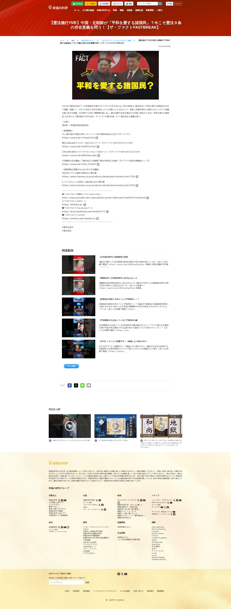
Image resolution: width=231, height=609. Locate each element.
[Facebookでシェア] (70, 385)
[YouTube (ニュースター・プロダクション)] (180, 500)
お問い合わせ (138, 591)
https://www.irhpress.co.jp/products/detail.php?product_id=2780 (100, 177)
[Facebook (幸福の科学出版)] (100, 500)
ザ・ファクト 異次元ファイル (162, 512)
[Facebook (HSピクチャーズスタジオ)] (141, 500)
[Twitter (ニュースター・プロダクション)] (174, 500)
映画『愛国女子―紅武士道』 (127, 507)
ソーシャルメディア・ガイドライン (105, 591)
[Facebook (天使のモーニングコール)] (174, 514)
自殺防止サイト (122, 537)
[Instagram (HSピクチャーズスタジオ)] (118, 502)
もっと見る (71, 366)
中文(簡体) (156, 546)
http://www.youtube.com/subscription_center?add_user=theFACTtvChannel (105, 198)
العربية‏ (154, 553)
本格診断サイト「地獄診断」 (58, 515)
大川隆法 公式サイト (56, 502)
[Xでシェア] (76, 385)
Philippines (157, 542)
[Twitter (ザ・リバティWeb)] (99, 505)
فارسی (154, 555)
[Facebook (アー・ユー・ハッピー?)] (105, 509)
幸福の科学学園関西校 (91, 536)
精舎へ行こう (54, 507)
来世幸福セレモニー (124, 527)
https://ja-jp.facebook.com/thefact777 (85, 211)
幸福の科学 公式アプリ (57, 513)
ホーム (76, 10)
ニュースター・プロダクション (162, 500)
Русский (158, 551)
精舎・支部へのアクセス (57, 509)
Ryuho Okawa (158, 557)
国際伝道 (139, 10)
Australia (156, 544)
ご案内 (159, 10)
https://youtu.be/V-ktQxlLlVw (80, 138)
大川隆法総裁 (88, 10)
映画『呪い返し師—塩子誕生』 (128, 509)
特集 (115, 10)
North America (158, 529)
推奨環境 (86, 591)
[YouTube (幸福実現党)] (65, 527)
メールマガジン (54, 504)
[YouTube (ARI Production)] (171, 502)
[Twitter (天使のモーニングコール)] (171, 514)
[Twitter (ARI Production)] (168, 502)
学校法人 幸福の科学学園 (92, 531)
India (154, 540)
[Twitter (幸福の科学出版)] (97, 500)
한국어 (154, 548)
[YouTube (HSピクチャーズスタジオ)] (144, 500)
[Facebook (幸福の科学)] (62, 500)
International (158, 527)
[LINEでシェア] (82, 385)
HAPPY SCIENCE (116, 600)
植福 (129, 4)
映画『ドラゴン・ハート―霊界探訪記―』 (131, 515)
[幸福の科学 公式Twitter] (122, 574)
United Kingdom (159, 538)
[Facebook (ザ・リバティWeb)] (102, 505)
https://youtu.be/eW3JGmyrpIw (81, 155)
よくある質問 (125, 591)
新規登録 (104, 4)
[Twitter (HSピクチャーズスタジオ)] (138, 500)
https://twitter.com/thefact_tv (80, 218)
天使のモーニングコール (160, 514)
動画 (122, 10)
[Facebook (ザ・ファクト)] (168, 507)
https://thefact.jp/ (74, 205)
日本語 (169, 3)
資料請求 (77, 4)
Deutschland (158, 533)
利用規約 (76, 591)
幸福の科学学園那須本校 (92, 533)
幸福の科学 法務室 (56, 511)
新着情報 (150, 10)
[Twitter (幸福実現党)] (59, 527)
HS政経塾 (87, 540)
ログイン (117, 4)
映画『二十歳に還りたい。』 (127, 513)
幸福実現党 (53, 527)
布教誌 (129, 10)
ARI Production (159, 502)
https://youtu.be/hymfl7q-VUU (80, 146)
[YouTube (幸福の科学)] (65, 500)
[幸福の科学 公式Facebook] (119, 574)
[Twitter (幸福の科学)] (59, 500)
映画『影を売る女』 (124, 518)
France (155, 536)
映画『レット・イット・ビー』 (126, 511)
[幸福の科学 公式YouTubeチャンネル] (125, 574)
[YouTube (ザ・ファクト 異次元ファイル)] (174, 512)
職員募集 (160, 591)
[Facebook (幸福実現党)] (62, 527)
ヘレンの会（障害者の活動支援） (129, 539)
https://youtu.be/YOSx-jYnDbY (80, 164)
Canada (155, 531)
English (177, 3)
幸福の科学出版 (89, 500)
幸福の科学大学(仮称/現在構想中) (96, 538)
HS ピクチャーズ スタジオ (126, 500)
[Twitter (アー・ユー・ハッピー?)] (102, 509)
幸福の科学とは (103, 10)
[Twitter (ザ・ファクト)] (165, 507)
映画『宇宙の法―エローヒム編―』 (129, 505)
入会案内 (90, 4)
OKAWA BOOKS (159, 559)
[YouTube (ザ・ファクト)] (162, 507)
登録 (87, 582)
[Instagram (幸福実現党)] (68, 527)
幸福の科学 (53, 500)
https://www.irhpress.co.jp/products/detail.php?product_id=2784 (100, 185)
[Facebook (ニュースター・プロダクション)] (177, 500)
